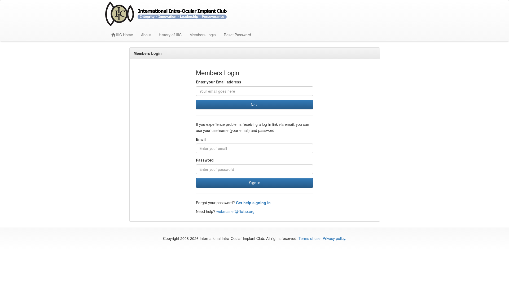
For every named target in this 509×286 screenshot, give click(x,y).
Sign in (254, 182)
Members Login (203, 34)
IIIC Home (124, 34)
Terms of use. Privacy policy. (322, 238)
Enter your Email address (218, 81)
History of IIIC (170, 34)
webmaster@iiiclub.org (235, 211)
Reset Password (237, 34)
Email (201, 139)
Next (254, 104)
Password (205, 160)
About (146, 34)
